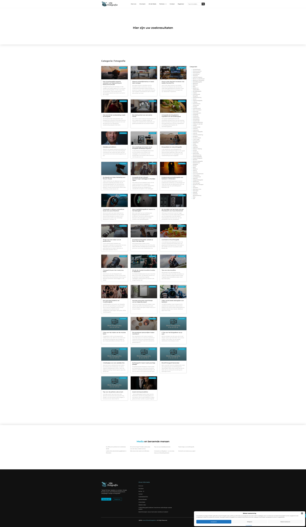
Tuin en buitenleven (198, 173)
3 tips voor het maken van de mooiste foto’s (114, 333)
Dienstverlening (197, 97)
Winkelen (195, 187)
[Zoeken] (203, 4)
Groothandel (196, 120)
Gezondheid (196, 119)
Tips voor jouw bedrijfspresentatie (162, 446)
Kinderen (195, 136)
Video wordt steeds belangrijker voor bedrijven (173, 301)
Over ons (133, 4)
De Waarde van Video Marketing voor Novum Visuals (114, 178)
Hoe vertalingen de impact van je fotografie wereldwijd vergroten (142, 147)
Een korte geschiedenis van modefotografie (111, 301)
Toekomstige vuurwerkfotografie (186, 446)
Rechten (195, 159)
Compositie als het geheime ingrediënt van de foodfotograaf (171, 115)
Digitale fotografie (197, 100)
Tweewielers (196, 175)
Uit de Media (152, 4)
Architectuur (196, 74)
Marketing (195, 142)
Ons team (142, 4)
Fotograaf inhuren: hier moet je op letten (113, 270)
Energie (195, 106)
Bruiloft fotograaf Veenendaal (170, 363)
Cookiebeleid (249, 525)
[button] (302, 513)
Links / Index (196, 139)
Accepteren (214, 521)
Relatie (195, 165)
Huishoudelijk (196, 127)
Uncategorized (197, 176)
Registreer (181, 4)
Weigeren (249, 521)
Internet (195, 133)
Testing (195, 170)
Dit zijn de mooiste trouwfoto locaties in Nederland (143, 270)
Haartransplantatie (198, 122)
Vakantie (195, 178)
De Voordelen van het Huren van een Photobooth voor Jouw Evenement (173, 210)
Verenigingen (196, 183)
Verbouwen (196, 181)
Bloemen (195, 85)
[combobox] (195, 4)
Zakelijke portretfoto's (109, 147)
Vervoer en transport (198, 184)
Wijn (194, 186)
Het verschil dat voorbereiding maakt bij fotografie (114, 115)
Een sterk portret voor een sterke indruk (142, 115)
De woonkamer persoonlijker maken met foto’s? (143, 333)
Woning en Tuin (197, 189)
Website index (142, 504)
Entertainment (197, 108)
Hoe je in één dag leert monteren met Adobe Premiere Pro (173, 82)
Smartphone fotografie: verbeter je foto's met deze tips (142, 240)
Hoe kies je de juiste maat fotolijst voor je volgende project (142, 301)
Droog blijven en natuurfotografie (172, 147)
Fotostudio (196, 116)
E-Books (195, 102)
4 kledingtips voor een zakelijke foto (114, 363)
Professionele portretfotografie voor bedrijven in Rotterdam (172, 178)
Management (196, 141)
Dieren (195, 99)
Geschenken (196, 117)
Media (194, 144)
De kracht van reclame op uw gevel (186, 451)
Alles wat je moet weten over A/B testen (139, 451)
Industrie (195, 128)
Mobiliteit (195, 147)
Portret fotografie (197, 156)
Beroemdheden (142, 499)
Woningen (195, 190)
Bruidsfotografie (197, 91)
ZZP (194, 198)
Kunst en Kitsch (197, 137)
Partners (162, 4)
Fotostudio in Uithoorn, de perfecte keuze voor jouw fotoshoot (113, 210)
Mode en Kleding (197, 148)
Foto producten (197, 113)
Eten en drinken (197, 110)
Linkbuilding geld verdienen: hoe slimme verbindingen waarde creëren (155, 508)
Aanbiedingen (196, 69)
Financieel (195, 111)
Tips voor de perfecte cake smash (113, 392)
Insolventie (196, 130)
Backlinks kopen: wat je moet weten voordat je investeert (153, 511)
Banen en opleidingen (199, 78)
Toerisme (195, 172)
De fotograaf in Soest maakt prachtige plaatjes (143, 363)
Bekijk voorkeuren (285, 521)
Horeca (195, 125)
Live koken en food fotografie (170, 239)
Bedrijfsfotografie (197, 82)
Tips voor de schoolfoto (169, 270)
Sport (194, 167)
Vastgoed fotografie (198, 180)
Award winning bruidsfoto (140, 392)
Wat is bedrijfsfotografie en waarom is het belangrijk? (143, 210)
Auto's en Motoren (197, 77)
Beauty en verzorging (198, 80)
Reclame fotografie (198, 161)
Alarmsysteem (196, 72)
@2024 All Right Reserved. (153, 520)
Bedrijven (195, 83)
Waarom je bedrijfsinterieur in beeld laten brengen (143, 82)
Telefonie (195, 169)
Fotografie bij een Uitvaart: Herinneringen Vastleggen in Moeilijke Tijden (143, 179)
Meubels (195, 145)
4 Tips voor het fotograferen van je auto (172, 333)
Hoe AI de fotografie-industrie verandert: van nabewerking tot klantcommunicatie (112, 83)
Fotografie (195, 114)
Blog (194, 86)
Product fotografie (197, 158)
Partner (140, 491)
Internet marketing (198, 134)
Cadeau (195, 92)
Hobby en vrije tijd (197, 124)
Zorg (194, 197)
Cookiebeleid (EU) (143, 496)
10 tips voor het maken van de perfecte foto (112, 240)
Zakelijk (195, 192)
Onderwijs (195, 152)
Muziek (195, 150)
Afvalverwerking (197, 71)
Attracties (195, 75)
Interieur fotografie (198, 131)
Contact (172, 4)
